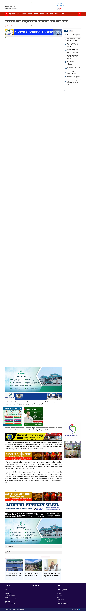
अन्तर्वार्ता (42, 14)
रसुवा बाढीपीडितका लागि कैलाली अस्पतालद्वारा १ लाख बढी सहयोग (73, 35)
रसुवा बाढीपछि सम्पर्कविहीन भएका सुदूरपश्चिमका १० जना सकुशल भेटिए (72, 82)
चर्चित (71, 31)
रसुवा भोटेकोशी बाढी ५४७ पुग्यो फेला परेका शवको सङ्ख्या (73, 39)
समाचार (30, 14)
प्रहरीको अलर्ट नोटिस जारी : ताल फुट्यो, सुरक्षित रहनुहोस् (73, 73)
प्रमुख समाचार (12, 14)
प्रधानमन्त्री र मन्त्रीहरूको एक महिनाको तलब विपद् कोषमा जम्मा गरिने (72, 57)
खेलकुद (51, 14)
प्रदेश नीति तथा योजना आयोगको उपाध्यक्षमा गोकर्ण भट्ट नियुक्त (73, 77)
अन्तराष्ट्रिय (36, 14)
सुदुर (18, 14)
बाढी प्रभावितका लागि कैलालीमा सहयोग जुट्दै (73, 68)
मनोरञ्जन (56, 14)
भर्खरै (66, 31)
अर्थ (47, 14)
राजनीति (24, 14)
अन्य (63, 14)
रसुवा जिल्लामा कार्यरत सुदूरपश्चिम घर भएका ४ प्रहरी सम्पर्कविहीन (72, 63)
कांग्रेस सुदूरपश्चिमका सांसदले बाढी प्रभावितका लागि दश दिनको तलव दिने (73, 44)
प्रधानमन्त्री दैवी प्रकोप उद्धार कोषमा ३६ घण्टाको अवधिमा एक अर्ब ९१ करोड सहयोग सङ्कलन (73, 51)
